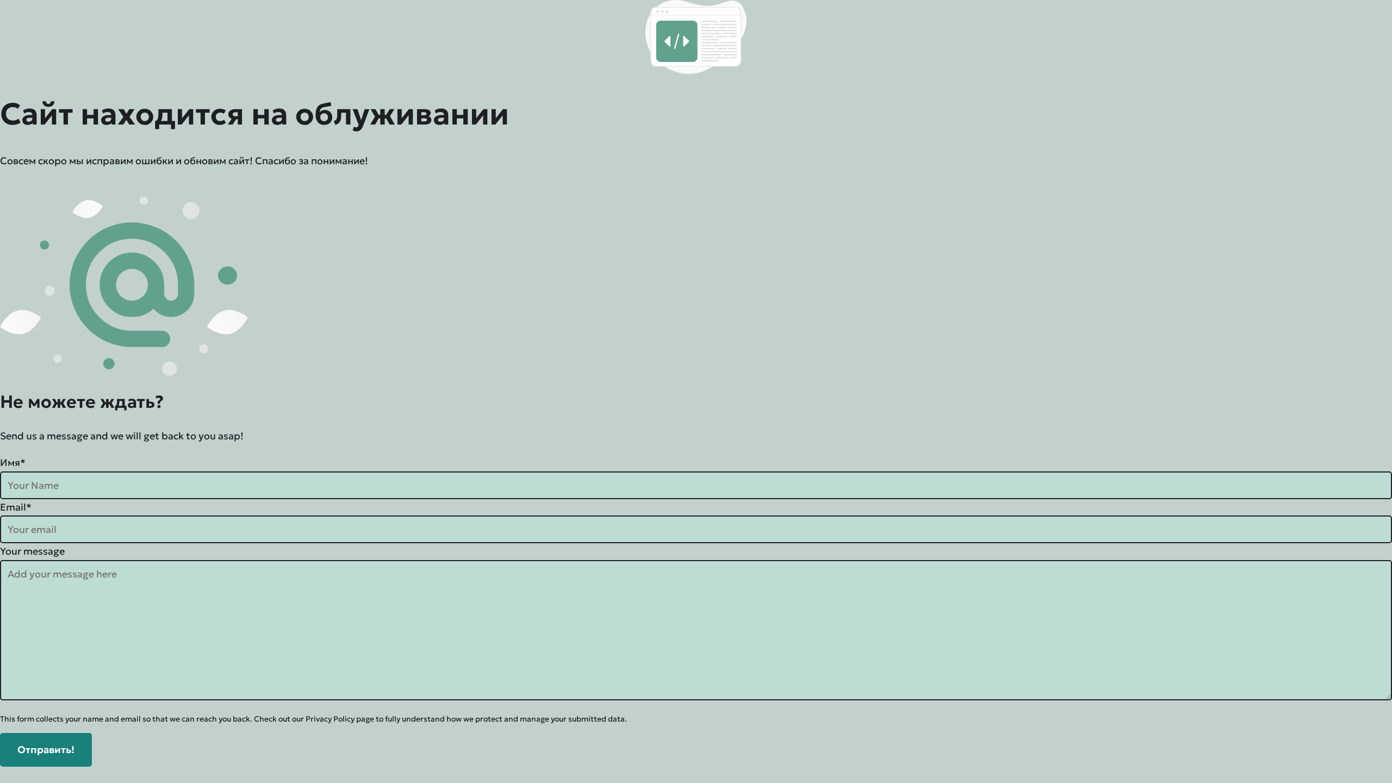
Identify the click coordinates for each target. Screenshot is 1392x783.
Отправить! (45, 749)
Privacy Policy (330, 719)
